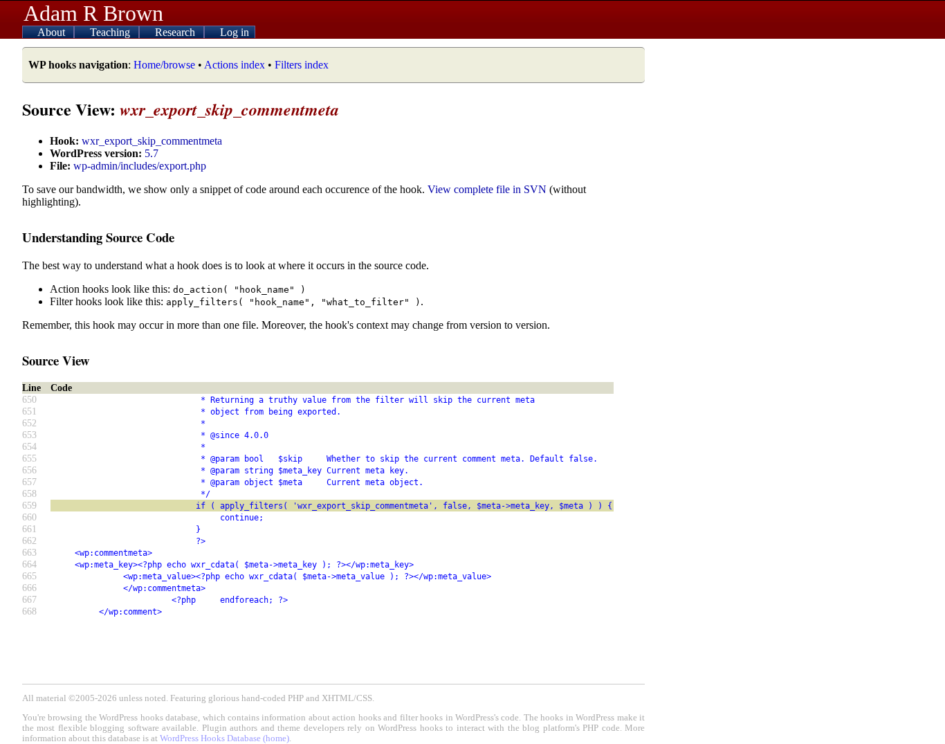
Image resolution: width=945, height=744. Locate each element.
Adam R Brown (93, 13)
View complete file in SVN (487, 189)
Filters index (302, 65)
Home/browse (164, 65)
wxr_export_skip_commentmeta (152, 141)
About (52, 32)
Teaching (111, 32)
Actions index (234, 65)
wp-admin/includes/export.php (139, 166)
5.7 (151, 153)
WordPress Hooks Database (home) (224, 738)
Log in (234, 32)
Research (176, 32)
